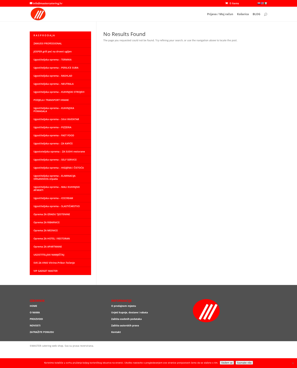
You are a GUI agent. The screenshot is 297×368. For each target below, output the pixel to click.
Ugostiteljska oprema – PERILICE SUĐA (56, 67)
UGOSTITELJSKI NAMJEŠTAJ (49, 254)
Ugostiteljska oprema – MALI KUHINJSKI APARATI (57, 188)
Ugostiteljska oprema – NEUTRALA (54, 83)
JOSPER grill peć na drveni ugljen (53, 51)
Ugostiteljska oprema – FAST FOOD (54, 135)
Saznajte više (244, 362)
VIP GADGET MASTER (46, 270)
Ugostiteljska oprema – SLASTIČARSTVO (57, 206)
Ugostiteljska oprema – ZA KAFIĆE (53, 143)
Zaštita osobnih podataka (126, 319)
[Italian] (265, 3)
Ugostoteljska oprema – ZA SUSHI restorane (59, 151)
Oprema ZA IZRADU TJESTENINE (52, 214)
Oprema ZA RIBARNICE (47, 222)
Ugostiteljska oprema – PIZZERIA (52, 127)
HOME (33, 305)
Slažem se (227, 362)
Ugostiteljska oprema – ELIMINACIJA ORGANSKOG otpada (54, 177)
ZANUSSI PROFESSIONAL (48, 43)
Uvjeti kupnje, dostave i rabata (129, 312)
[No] (292, 363)
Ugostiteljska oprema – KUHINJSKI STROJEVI (59, 92)
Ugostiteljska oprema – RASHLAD (53, 75)
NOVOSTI (35, 325)
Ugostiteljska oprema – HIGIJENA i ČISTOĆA (59, 167)
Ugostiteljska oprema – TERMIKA (53, 59)
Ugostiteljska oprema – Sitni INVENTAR (56, 119)
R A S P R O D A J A (44, 35)
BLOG (256, 14)
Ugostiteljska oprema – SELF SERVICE (55, 159)
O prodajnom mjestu (123, 305)
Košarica (243, 14)
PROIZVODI (36, 319)
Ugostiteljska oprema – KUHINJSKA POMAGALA (54, 109)
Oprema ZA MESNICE (46, 230)
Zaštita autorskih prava (125, 325)
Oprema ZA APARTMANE (48, 246)
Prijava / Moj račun (220, 14)
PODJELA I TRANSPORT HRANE (51, 100)
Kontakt (116, 332)
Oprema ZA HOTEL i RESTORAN (52, 238)
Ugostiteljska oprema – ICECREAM (53, 198)
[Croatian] (258, 3)
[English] (262, 3)
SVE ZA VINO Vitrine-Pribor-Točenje (54, 262)
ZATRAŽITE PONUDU (42, 332)
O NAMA (35, 312)
